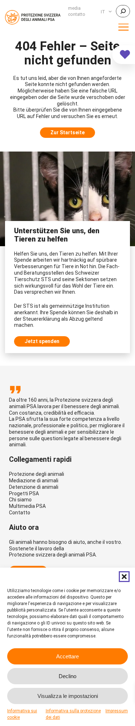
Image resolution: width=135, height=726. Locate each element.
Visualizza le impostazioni (67, 696)
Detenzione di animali (33, 487)
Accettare (67, 656)
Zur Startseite (67, 132)
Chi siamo (20, 499)
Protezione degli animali (36, 474)
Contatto (19, 512)
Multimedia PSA (27, 506)
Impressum (116, 710)
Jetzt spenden (41, 341)
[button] (124, 576)
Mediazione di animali (33, 480)
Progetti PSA (24, 493)
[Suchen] (123, 11)
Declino (67, 676)
